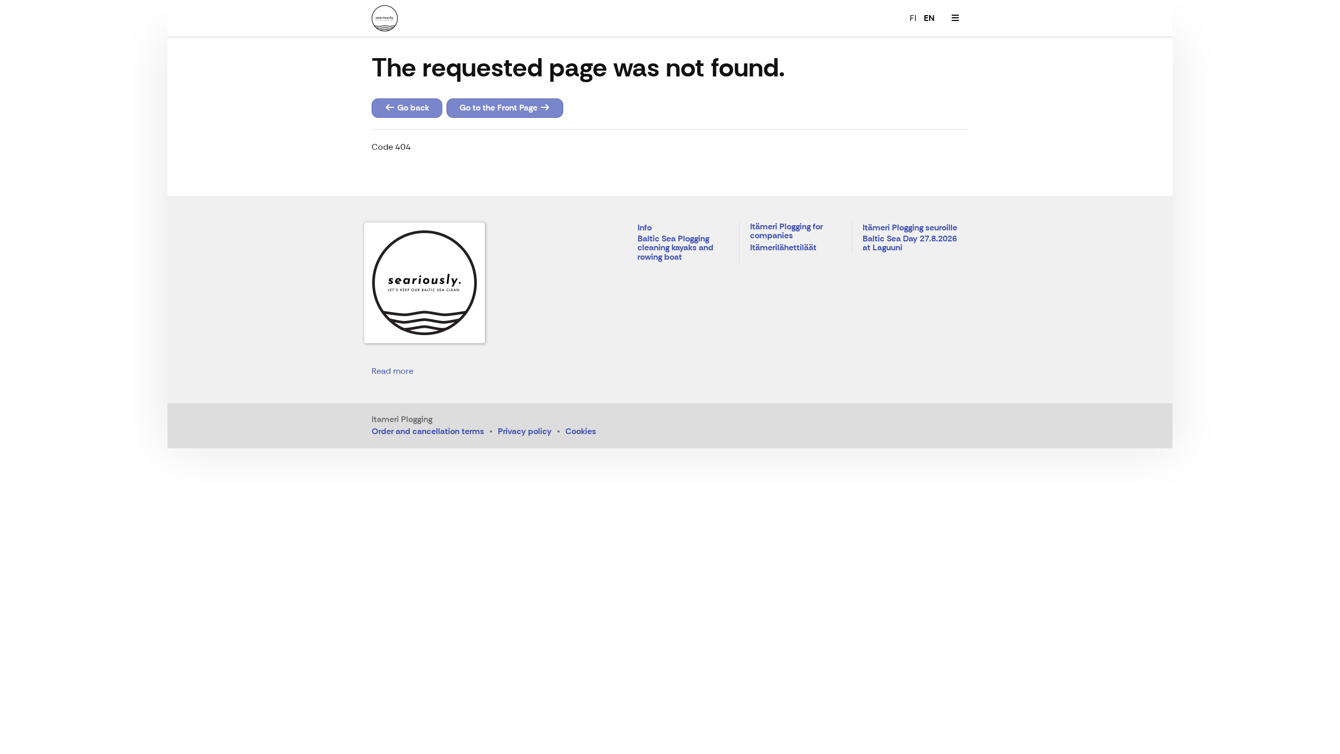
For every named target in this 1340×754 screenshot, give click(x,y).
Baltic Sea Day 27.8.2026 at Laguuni (910, 243)
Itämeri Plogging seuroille (910, 228)
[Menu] (955, 18)
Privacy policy (525, 431)
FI (913, 18)
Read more (393, 370)
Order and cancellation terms (428, 431)
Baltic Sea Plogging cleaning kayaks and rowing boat (675, 248)
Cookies (580, 431)
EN (929, 18)
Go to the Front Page (500, 107)
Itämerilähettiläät (783, 248)
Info (645, 228)
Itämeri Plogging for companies (786, 231)
